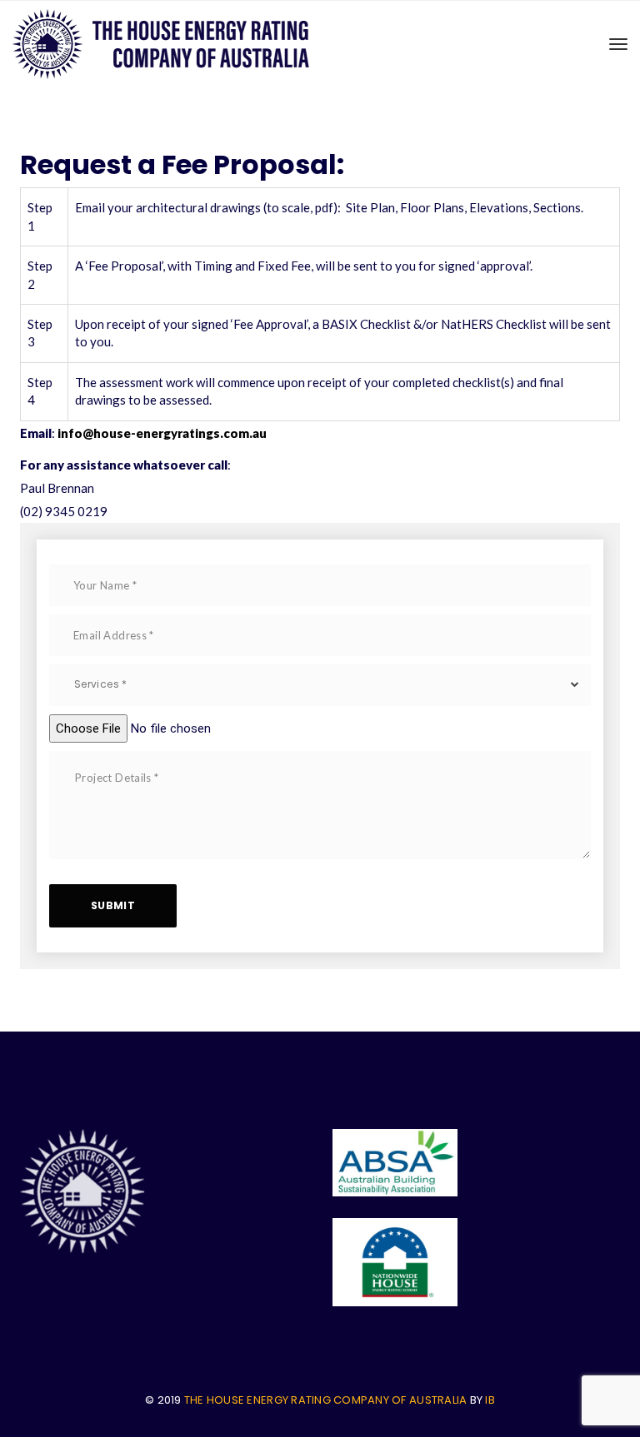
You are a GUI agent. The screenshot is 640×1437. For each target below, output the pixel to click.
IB (490, 1400)
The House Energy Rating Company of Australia (325, 1400)
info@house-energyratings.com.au (162, 432)
